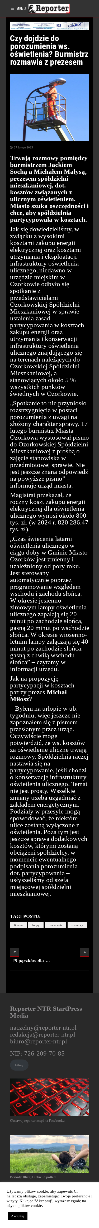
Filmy (19, 1065)
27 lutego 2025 (23, 147)
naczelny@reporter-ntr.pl (43, 1027)
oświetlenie (55, 925)
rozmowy (77, 925)
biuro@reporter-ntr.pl (38, 1041)
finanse (18, 925)
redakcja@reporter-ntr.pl (42, 1034)
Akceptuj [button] (17, 1216)
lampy (36, 925)
